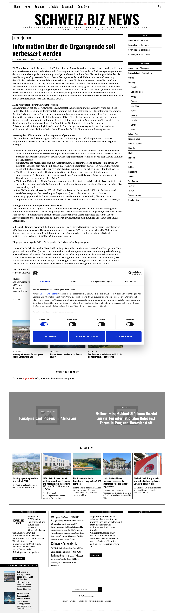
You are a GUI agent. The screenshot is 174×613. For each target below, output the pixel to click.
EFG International (56, 524)
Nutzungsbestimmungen (96, 601)
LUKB (74, 529)
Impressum (73, 601)
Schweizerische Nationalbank (61, 551)
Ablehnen (50, 336)
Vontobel (63, 562)
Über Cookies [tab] (130, 281)
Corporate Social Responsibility (140, 72)
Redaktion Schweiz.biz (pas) (24, 59)
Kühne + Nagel (68, 530)
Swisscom (79, 555)
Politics (27, 38)
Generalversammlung (57, 527)
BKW (63, 517)
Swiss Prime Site (55, 559)
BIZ (59, 517)
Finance (134, 101)
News (27, 6)
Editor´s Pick (133, 134)
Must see (131, 157)
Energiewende (70, 524)
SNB (66, 555)
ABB (52, 517)
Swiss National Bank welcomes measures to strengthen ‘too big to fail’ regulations (115, 482)
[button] (100, 589)
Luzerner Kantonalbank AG (67, 533)
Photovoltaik (54, 539)
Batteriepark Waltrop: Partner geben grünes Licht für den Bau (27, 355)
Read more (18, 558)
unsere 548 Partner (49, 294)
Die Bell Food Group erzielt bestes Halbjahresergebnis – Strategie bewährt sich (147, 481)
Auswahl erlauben (87, 336)
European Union (134, 138)
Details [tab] (73, 281)
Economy (131, 82)
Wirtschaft (68, 562)
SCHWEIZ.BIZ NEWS (56, 548)
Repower (67, 539)
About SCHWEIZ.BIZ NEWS (138, 40)
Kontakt (65, 601)
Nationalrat (73, 536)
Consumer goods (137, 91)
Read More (95, 555)
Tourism (131, 190)
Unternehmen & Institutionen (139, 49)
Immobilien (60, 530)
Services (134, 124)
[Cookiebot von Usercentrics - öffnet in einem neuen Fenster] (130, 273)
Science (131, 176)
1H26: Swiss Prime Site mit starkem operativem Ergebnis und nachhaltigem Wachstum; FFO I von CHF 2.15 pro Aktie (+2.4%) (56, 484)
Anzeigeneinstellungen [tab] (101, 281)
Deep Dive (83, 6)
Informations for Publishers (138, 45)
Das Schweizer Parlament (69, 520)
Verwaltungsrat (55, 562)
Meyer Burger (79, 533)
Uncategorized (133, 199)
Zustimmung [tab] (44, 281)
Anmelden (108, 601)
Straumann (71, 556)
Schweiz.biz (69, 543)
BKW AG (67, 517)
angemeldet (29, 378)
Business (39, 6)
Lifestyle (53, 6)
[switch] (72, 324)
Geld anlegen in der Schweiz (139, 54)
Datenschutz (83, 601)
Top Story (131, 185)
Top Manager (133, 181)
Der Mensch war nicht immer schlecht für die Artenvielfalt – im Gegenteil (105, 355)
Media (130, 152)
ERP (75, 524)
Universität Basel (72, 559)
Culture (131, 77)
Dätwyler (81, 521)
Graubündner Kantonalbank (72, 527)
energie (64, 524)
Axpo (56, 517)
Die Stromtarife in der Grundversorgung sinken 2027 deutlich (87, 481)
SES (63, 555)
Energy (133, 96)
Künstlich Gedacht (135, 143)
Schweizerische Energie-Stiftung (73, 548)
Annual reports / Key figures (138, 68)
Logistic (134, 119)
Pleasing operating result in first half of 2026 (25, 480)
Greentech (67, 6)
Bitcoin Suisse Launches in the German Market (66, 355)
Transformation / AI (135, 195)
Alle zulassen (123, 336)
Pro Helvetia (61, 539)
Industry (134, 115)
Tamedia (63, 559)
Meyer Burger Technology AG (60, 536)
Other (130, 162)
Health (16, 38)
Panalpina (80, 536)
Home (17, 6)
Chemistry (134, 87)
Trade (133, 129)
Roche (72, 539)
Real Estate (132, 171)
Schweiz (56, 543)
